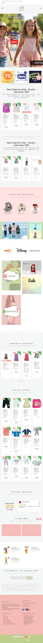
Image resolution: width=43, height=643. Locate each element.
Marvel (11, 590)
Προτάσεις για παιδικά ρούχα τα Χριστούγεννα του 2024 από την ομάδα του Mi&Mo (31, 530)
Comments (15, 532)
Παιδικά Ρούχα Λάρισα (28, 618)
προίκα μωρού (35, 586)
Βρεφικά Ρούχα (21, 213)
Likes (19, 532)
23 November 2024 (6, 532)
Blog (24, 625)
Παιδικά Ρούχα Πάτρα (28, 622)
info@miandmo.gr (27, 606)
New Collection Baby (16, 90)
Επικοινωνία (5, 617)
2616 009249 (26, 604)
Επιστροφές (5, 618)
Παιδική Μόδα (11, 527)
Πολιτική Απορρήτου (7, 622)
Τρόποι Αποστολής (6, 621)
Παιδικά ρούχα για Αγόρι (28, 617)
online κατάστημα (14, 585)
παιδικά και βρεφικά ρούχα (18, 584)
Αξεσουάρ (35, 213)
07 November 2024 (25, 532)
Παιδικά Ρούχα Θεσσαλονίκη (29, 621)
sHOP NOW (23, 58)
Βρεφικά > (26, 263)
